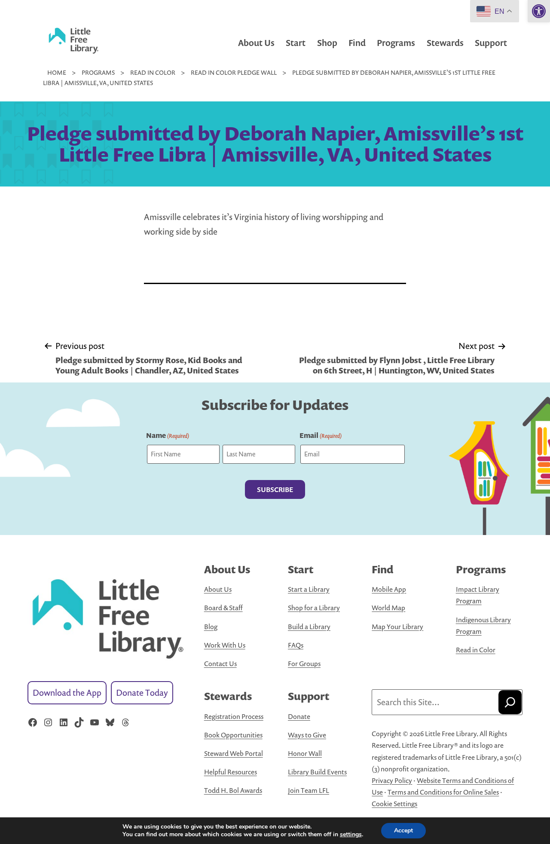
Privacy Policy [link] (392, 780)
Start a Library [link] (309, 589)
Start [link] (296, 43)
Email (320, 435)
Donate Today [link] (142, 692)
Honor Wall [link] (305, 753)
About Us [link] (256, 43)
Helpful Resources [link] (230, 772)
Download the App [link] (67, 692)
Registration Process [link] (233, 716)
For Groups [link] (304, 663)
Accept (403, 830)
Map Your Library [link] (397, 626)
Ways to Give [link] (307, 735)
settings (351, 834)
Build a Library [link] (309, 626)
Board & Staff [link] (223, 607)
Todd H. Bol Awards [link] (233, 790)
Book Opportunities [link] (233, 735)
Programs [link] (396, 43)
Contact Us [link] (220, 663)
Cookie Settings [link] (394, 803)
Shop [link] (327, 43)
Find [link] (357, 43)
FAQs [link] (295, 645)
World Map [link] (388, 607)
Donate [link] (299, 716)
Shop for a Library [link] (314, 607)
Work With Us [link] (224, 645)
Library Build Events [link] (317, 772)
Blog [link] (210, 626)
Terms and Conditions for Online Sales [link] (443, 792)
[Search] (510, 702)
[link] (539, 11)
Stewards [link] (445, 43)
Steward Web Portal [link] (233, 753)
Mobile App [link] (389, 589)
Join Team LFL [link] (308, 790)
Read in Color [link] (475, 649)
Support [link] (491, 43)
